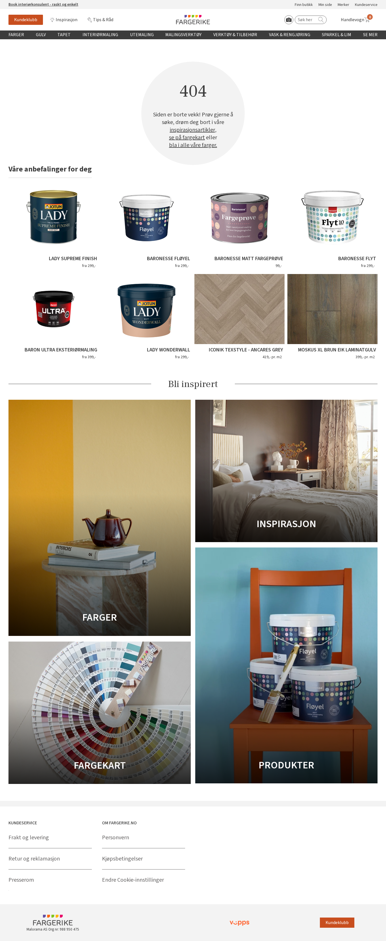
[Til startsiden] (193, 20)
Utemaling (142, 35)
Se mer (370, 35)
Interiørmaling (100, 35)
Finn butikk (304, 5)
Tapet (64, 35)
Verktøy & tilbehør (235, 35)
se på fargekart (187, 138)
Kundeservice (366, 5)
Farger (16, 35)
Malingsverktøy (183, 35)
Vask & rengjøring (289, 35)
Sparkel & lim (336, 35)
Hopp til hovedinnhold (22, 3)
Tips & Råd (103, 20)
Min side (325, 5)
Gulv (41, 35)
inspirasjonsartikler (192, 130)
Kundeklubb (25, 20)
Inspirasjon (66, 20)
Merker (343, 5)
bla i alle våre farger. (193, 145)
